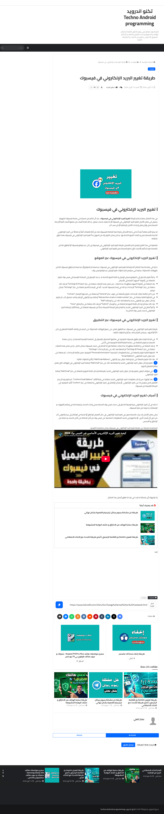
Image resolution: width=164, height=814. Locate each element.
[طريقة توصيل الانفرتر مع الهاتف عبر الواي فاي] (34, 775)
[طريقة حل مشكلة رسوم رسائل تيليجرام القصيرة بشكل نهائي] (148, 516)
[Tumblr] (101, 616)
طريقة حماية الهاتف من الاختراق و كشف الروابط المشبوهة (112, 525)
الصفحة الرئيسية (147, 62)
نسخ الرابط (152, 605)
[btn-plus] (97, 87)
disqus (79, 735)
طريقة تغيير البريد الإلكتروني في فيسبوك (112, 62)
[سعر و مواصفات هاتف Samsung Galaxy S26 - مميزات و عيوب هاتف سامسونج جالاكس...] (74, 775)
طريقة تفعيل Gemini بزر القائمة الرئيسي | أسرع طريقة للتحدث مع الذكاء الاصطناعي (101, 537)
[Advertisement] (104, 131)
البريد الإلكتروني (142, 329)
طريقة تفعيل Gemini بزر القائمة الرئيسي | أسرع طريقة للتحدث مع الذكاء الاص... (95, 774)
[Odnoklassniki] (77, 616)
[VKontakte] (83, 616)
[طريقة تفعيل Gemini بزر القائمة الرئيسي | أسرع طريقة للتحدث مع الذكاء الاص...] (114, 775)
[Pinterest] (95, 616)
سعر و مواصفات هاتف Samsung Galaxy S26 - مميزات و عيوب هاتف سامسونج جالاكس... (56, 774)
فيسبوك (115, 258)
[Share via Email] (59, 616)
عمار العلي (139, 719)
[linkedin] (107, 616)
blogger (132, 735)
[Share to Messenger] (65, 616)
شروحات (133, 62)
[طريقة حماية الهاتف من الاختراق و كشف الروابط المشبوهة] (148, 528)
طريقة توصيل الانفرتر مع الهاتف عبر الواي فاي (15, 771)
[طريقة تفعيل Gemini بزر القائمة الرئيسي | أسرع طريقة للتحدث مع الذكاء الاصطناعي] (148, 540)
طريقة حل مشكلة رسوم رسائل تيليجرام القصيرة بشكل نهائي (111, 512)
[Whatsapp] (71, 616)
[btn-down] (91, 87)
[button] (159, 775)
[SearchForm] (3, 48)
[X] (113, 616)
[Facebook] (119, 616)
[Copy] (59, 604)
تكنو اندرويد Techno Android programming (140, 17)
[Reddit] (89, 616)
